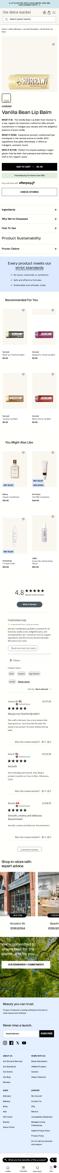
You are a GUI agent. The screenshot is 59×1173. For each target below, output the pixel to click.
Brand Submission (39, 1061)
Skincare (7, 1096)
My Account (36, 1096)
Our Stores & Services (12, 1061)
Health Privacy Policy (40, 1131)
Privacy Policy (37, 1136)
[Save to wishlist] (53, 44)
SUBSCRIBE (47, 1034)
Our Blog (7, 1077)
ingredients (34, 673)
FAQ (33, 1106)
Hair (5, 1112)
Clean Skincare (15, 29)
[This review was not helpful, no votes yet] (48, 741)
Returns (34, 1112)
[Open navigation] (54, 13)
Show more (24, 681)
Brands (6, 1122)
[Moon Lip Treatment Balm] (15, 327)
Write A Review (29, 604)
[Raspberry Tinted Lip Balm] (44, 327)
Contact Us (36, 1101)
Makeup (6, 1101)
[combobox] (39, 689)
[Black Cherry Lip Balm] (44, 391)
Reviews (6, 1082)
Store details (17, 928)
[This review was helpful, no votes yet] (43, 741)
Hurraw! (7, 107)
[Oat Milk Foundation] (44, 469)
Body (5, 1106)
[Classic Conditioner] (15, 469)
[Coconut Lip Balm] (15, 391)
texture (21, 673)
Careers (34, 1072)
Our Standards (9, 1067)
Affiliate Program (38, 1067)
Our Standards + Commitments (26, 965)
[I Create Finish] (15, 536)
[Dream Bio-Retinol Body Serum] (44, 533)
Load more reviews (29, 849)
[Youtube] (24, 1043)
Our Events (8, 1072)
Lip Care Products (30, 29)
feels (11, 673)
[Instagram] (5, 1043)
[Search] (6, 19)
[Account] (44, 12)
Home (4, 29)
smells (12, 681)
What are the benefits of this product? (27, 1160)
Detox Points (8, 1127)
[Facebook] (11, 1043)
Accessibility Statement (41, 1117)
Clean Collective (38, 1077)
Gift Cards (7, 1117)
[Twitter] (18, 1043)
